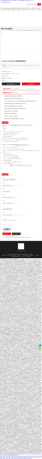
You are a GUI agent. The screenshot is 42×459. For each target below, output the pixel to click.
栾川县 (1, 457)
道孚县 (38, 456)
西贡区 (30, 458)
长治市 (1, 456)
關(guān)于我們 (8, 9)
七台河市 (11, 457)
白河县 (12, 458)
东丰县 (6, 457)
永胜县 (19, 458)
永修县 (4, 458)
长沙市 (35, 457)
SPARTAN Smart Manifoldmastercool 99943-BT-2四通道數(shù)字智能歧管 (18, 237)
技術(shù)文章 (18, 9)
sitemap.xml (19, 255)
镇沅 (3, 457)
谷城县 (23, 457)
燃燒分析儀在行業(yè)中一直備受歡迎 (11, 111)
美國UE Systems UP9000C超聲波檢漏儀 (12, 236)
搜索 (39, 4)
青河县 (37, 457)
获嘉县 (26, 457)
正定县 (23, 456)
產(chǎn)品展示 (23, 9)
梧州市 (20, 457)
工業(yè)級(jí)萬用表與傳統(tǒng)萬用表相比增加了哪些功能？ (15, 108)
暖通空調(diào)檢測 (27, 30)
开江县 (20, 456)
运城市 (4, 456)
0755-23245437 (40, 345)
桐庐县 (14, 456)
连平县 (32, 456)
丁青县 (9, 458)
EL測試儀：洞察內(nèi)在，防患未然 (10, 116)
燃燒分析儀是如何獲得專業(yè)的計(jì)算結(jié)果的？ (13, 106)
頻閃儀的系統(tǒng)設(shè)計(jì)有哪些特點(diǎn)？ (15, 103)
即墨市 (40, 457)
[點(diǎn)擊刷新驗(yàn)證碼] (6, 229)
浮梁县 (11, 456)
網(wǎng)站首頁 (3, 9)
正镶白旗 (29, 456)
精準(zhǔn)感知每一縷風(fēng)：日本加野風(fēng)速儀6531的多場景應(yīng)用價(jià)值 (19, 101)
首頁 (16, 30)
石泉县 (15, 458)
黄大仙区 (28, 457)
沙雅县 (32, 457)
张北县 (15, 457)
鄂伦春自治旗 (7, 456)
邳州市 (8, 457)
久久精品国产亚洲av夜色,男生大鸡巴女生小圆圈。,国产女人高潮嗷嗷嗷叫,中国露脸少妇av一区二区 (17, 0)
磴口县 (26, 456)
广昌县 (6, 458)
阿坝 (17, 458)
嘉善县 (25, 458)
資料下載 (28, 8)
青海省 (40, 456)
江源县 (28, 458)
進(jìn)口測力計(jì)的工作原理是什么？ (11, 113)
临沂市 (22, 458)
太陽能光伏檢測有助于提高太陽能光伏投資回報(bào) (13, 98)
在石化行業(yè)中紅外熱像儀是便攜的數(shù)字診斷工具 (14, 118)
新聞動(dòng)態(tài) (13, 9)
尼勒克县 (17, 456)
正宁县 (17, 457)
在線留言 (33, 8)
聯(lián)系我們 (38, 9)
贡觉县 (1, 458)
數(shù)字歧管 (35, 30)
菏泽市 (35, 456)
